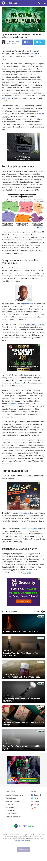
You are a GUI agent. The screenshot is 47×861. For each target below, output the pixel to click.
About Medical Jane (13, 801)
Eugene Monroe (27, 304)
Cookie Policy (10, 810)
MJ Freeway (6, 98)
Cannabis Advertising (13, 817)
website (26, 513)
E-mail (37, 801)
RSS (35, 808)
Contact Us (10, 804)
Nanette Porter (14, 41)
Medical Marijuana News (14, 795)
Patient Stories (11, 798)
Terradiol (18, 383)
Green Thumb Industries (34, 324)
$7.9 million (32, 54)
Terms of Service (11, 814)
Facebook (37, 795)
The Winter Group (15, 404)
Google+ (37, 805)
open (41, 445)
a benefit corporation (28, 528)
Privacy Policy (10, 807)
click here (27, 572)
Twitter (37, 798)
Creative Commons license (23, 840)
